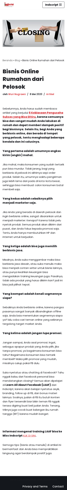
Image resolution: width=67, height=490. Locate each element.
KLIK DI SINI (29, 435)
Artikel (50, 94)
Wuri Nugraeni (17, 94)
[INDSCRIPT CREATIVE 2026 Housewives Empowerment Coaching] (8, 4)
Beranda (8, 60)
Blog (17, 60)
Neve (13, 479)
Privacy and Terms (35, 486)
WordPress (50, 479)
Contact (58, 486)
